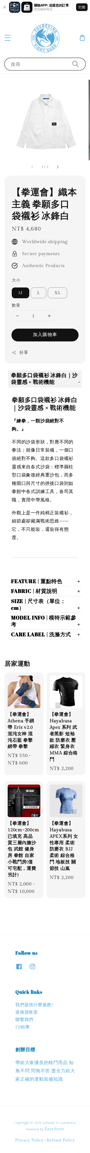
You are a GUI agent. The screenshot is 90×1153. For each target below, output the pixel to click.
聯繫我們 (24, 1019)
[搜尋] (75, 64)
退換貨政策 (26, 1012)
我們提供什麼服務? (34, 1004)
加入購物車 (45, 334)
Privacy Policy (29, 1140)
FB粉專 (22, 1027)
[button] (7, 38)
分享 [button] (23, 352)
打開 (81, 7)
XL (57, 292)
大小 (16, 280)
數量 (16, 305)
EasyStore (54, 1129)
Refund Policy (61, 1140)
